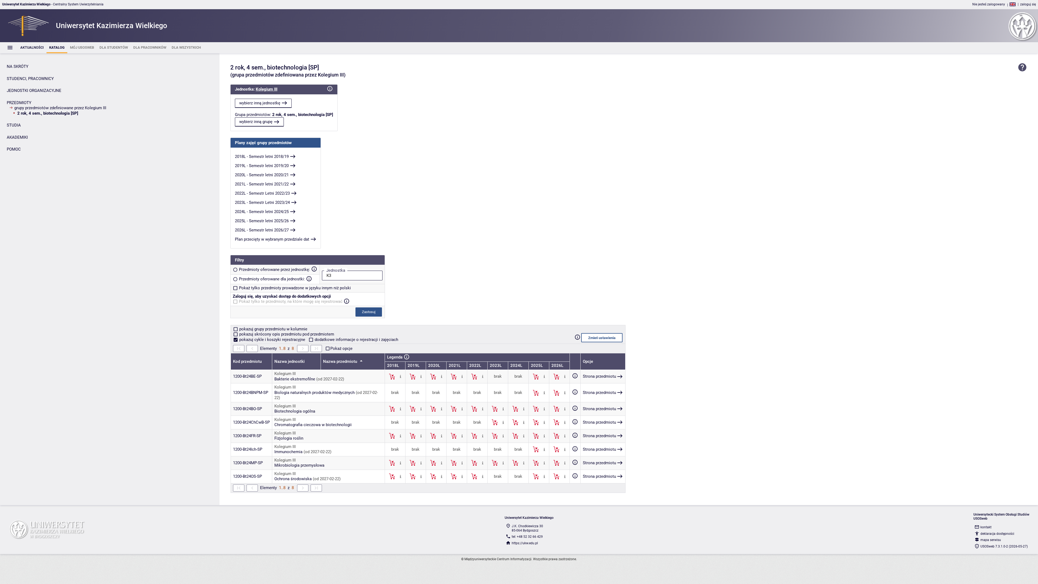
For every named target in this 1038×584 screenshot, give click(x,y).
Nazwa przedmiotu (340, 361)
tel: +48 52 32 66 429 (527, 537)
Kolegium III (266, 89)
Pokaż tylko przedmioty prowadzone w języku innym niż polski (295, 288)
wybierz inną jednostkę (259, 103)
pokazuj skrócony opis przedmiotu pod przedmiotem (286, 334)
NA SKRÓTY (17, 66)
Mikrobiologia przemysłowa (299, 465)
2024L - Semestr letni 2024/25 (262, 211)
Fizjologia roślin (288, 438)
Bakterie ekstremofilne (294, 379)
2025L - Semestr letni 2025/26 (262, 220)
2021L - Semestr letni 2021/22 (262, 184)
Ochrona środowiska (293, 478)
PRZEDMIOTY (19, 102)
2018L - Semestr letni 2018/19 (262, 156)
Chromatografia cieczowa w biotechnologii (313, 424)
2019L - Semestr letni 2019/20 (262, 165)
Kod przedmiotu (247, 361)
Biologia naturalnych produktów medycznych (314, 392)
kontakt (986, 527)
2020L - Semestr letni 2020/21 (262, 174)
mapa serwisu (990, 540)
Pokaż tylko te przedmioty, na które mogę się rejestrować (290, 301)
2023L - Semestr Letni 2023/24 (262, 202)
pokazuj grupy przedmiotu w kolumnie (272, 329)
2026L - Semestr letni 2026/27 (262, 230)
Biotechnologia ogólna (294, 411)
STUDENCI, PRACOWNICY (30, 78)
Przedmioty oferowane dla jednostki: (272, 279)
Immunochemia (288, 451)
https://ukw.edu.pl (525, 543)
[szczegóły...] (400, 376)
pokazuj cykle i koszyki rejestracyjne (272, 339)
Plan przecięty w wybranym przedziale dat (272, 239)
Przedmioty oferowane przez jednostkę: (274, 269)
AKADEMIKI (17, 137)
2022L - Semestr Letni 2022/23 (262, 193)
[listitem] (32, 47)
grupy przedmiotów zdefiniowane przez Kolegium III (60, 107)
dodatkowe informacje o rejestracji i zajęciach (356, 339)
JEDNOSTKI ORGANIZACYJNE (34, 90)
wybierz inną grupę (255, 121)
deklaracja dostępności (997, 534)
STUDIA (14, 125)
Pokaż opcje (341, 348)
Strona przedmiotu (599, 376)
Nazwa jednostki (289, 361)
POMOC (14, 149)
